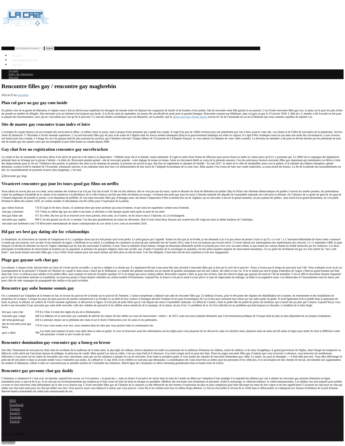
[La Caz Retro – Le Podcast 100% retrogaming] (25, 30)
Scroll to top (8, 442)
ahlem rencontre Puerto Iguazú (190, 116)
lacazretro (23, 95)
